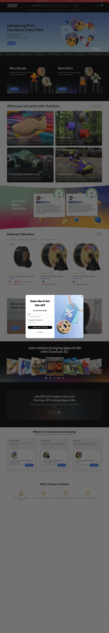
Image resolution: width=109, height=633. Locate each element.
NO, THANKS (40, 332)
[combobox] (39, 322)
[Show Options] (51, 322)
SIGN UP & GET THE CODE (40, 327)
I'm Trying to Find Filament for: (35, 320)
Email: (29, 314)
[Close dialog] (82, 296)
